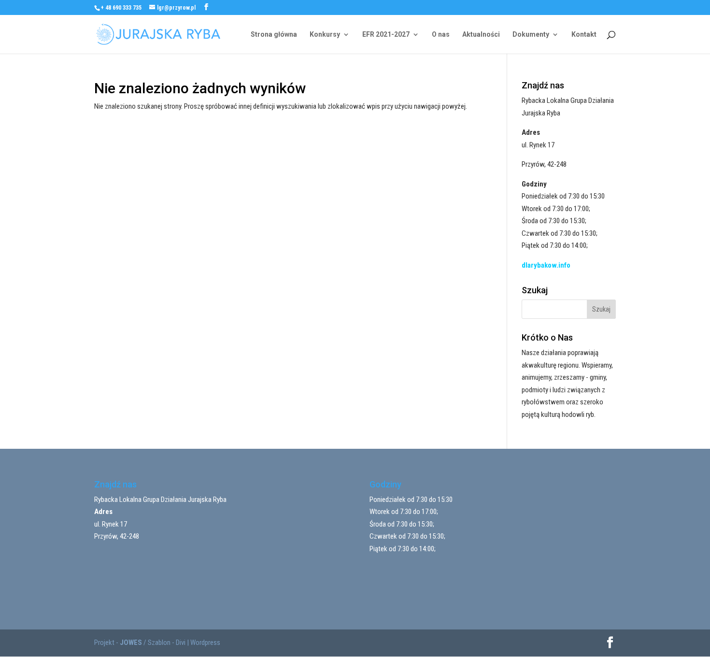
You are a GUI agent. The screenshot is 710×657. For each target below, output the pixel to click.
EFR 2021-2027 (386, 34)
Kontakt (583, 34)
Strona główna (274, 34)
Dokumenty (530, 34)
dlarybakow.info (546, 265)
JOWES (131, 642)
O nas (441, 34)
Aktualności (481, 34)
